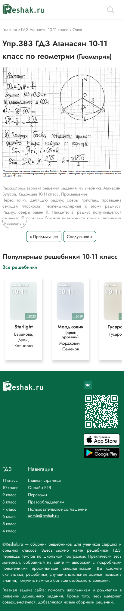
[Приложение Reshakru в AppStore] (102, 443)
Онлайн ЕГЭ (39, 487)
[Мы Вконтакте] (88, 385)
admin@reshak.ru (43, 516)
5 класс (9, 524)
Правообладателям (46, 502)
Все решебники (19, 267)
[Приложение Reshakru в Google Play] (102, 456)
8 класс (9, 502)
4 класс (9, 531)
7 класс (9, 509)
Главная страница (44, 480)
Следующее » (79, 236)
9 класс (9, 495)
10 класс (10, 487)
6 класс (9, 516)
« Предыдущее (44, 236)
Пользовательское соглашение (57, 509)
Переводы (37, 495)
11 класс (10, 480)
